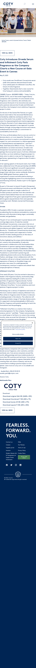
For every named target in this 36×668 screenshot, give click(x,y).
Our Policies (21, 445)
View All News (7, 53)
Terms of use (21, 447)
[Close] (32, 323)
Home (3, 40)
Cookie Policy (21, 453)
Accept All (18, 343)
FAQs (19, 442)
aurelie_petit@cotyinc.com (9, 373)
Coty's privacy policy (20, 329)
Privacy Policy (22, 450)
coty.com (18, 365)
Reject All (18, 338)
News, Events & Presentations (14, 40)
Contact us (9, 442)
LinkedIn (28, 365)
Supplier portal (10, 447)
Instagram (3, 368)
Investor (8, 450)
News (25, 40)
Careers (8, 445)
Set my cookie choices (24, 457)
